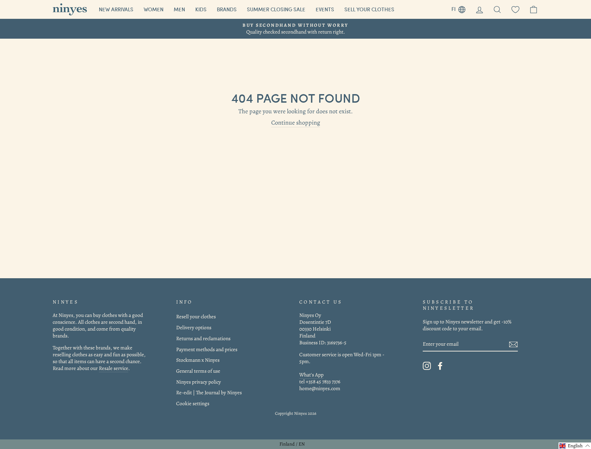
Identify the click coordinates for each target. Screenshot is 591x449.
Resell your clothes (196, 316)
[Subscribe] (513, 344)
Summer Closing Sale (276, 9)
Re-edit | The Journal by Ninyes (209, 392)
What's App (311, 374)
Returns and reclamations (203, 338)
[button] (575, 445)
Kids (201, 9)
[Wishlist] (515, 9)
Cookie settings (192, 403)
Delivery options (193, 327)
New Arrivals (116, 9)
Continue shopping (295, 123)
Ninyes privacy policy (198, 381)
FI (461, 8)
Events (325, 9)
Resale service (113, 368)
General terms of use (198, 370)
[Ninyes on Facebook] (440, 366)
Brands (227, 9)
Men (179, 9)
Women (153, 9)
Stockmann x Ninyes (198, 359)
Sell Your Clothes (369, 9)
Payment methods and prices (206, 349)
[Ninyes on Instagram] (427, 366)
